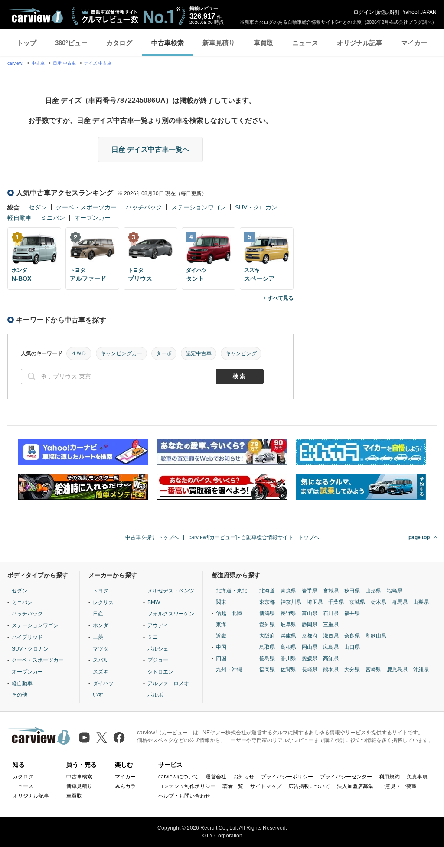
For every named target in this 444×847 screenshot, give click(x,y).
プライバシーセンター (346, 777)
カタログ (119, 42)
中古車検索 (167, 42)
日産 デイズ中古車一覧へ (150, 149)
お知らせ (243, 777)
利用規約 (389, 777)
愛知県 (267, 624)
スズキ (100, 672)
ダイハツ (103, 683)
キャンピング (241, 353)
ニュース (305, 42)
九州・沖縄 (229, 670)
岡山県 (309, 647)
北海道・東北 (231, 591)
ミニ (152, 637)
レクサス (103, 602)
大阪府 (267, 636)
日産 (98, 614)
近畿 (221, 636)
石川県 (331, 613)
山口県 (352, 647)
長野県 (288, 613)
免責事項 (417, 777)
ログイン (363, 12)
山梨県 (421, 602)
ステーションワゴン (198, 207)
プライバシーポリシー (287, 777)
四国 (221, 658)
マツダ (100, 649)
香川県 (288, 658)
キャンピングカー (121, 353)
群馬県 (400, 602)
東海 (221, 624)
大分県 (352, 670)
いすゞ (100, 695)
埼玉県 (315, 602)
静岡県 (309, 624)
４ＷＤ (79, 353)
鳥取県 (267, 647)
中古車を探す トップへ (152, 537)
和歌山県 (376, 636)
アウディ (157, 625)
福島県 (394, 591)
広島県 (331, 647)
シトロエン (160, 672)
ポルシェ (157, 649)
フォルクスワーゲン (170, 614)
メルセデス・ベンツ (170, 591)
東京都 (267, 602)
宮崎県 (373, 670)
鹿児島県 (397, 670)
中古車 (38, 63)
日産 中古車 (64, 63)
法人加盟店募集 (355, 786)
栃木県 (378, 602)
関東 (221, 602)
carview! (15, 63)
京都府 (309, 636)
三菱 (98, 637)
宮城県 (331, 591)
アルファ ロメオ (168, 683)
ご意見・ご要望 (398, 786)
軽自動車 (19, 217)
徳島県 (267, 658)
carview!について (178, 777)
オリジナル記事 (359, 42)
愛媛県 (309, 658)
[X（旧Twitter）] (102, 737)
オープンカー (92, 217)
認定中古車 (199, 353)
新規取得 (387, 12)
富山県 (309, 613)
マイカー (414, 42)
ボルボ (155, 695)
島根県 (288, 647)
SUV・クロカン (256, 207)
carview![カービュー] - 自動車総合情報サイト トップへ (254, 537)
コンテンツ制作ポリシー (186, 786)
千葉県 (336, 602)
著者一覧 (232, 786)
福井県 (352, 613)
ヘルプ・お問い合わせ (184, 796)
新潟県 (267, 613)
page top (419, 537)
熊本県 (331, 670)
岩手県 (309, 591)
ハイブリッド (27, 637)
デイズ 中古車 (97, 63)
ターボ (164, 353)
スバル (100, 660)
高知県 (331, 658)
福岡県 (267, 670)
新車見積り (218, 42)
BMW (153, 602)
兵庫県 (288, 636)
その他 (19, 695)
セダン (38, 207)
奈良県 (352, 636)
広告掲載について (309, 786)
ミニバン (53, 217)
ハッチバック (144, 207)
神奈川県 (291, 602)
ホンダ (100, 625)
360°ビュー (71, 42)
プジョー (157, 660)
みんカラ (125, 786)
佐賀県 (288, 670)
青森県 (288, 591)
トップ (26, 42)
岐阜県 (288, 624)
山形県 (373, 591)
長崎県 (309, 670)
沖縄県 (421, 670)
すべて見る (281, 298)
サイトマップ (265, 786)
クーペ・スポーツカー (86, 207)
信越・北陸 (229, 613)
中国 (221, 647)
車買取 (263, 42)
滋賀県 (331, 636)
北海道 (267, 591)
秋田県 (352, 591)
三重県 (331, 624)
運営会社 (216, 777)
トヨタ (100, 591)
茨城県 (357, 602)
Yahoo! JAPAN (419, 12)
